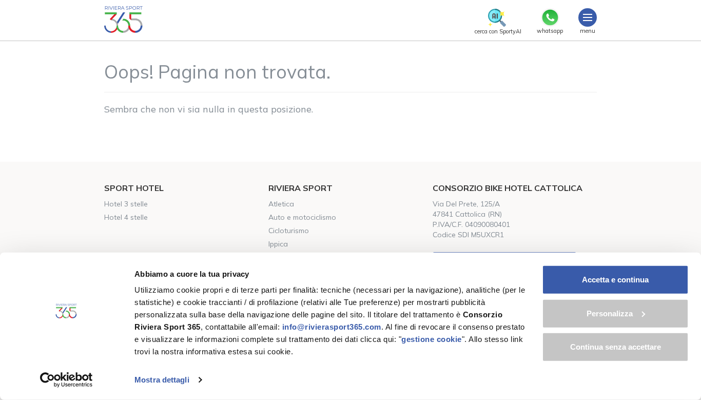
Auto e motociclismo (302, 217)
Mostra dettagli (161, 379)
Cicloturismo (288, 230)
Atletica (281, 203)
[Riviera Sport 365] (123, 19)
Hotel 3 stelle (126, 203)
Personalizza (610, 313)
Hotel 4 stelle (126, 217)
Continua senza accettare (615, 346)
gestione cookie (431, 339)
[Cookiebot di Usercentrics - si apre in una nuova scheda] (66, 380)
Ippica (278, 244)
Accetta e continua (615, 279)
